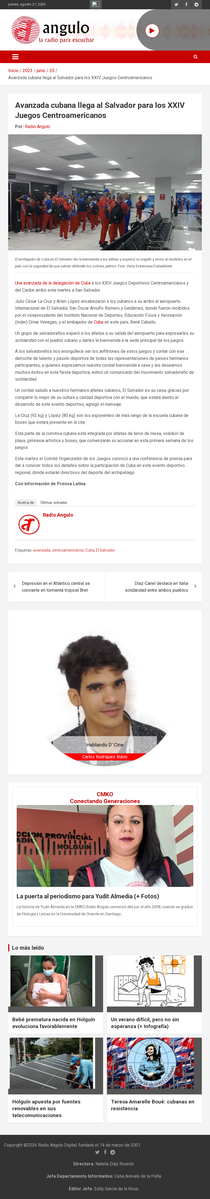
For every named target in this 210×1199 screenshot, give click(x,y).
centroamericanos (68, 550)
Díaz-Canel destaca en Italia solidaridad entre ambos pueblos (156, 587)
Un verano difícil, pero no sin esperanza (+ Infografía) (145, 1022)
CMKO (105, 794)
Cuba (98, 322)
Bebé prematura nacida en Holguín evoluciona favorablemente (53, 1022)
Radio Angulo (37, 126)
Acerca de (26, 503)
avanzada (41, 550)
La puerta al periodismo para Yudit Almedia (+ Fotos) (88, 896)
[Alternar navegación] (15, 57)
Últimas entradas (53, 503)
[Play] (152, 31)
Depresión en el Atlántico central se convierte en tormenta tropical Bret (56, 587)
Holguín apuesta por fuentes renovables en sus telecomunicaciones (46, 1108)
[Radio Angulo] (29, 517)
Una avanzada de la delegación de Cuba (53, 283)
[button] (42, 692)
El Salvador (105, 550)
